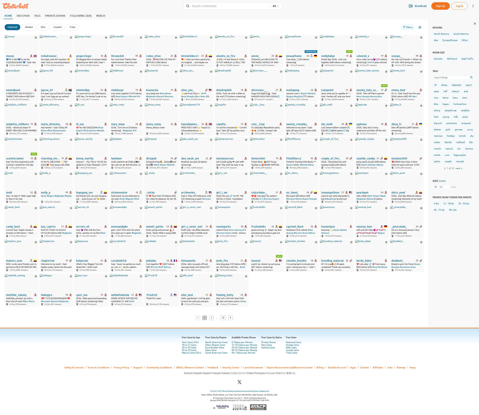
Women (29, 27)
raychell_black (294, 226)
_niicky (150, 192)
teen (464, 97)
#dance (311, 233)
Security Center (231, 367)
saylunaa (361, 124)
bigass (446, 104)
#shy (162, 93)
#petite (343, 230)
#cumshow (405, 267)
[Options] (419, 27)
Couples (57, 27)
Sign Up (440, 5)
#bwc (197, 96)
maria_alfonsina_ (51, 124)
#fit (410, 96)
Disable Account (337, 367)
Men (43, 27)
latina (445, 97)
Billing (320, 367)
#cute (122, 199)
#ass (414, 96)
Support (137, 367)
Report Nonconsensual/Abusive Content (289, 367)
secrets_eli (82, 226)
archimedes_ (188, 192)
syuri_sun (81, 294)
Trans (72, 27)
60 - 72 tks (439, 210)
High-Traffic (467, 58)
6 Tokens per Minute (242, 342)
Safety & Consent (74, 367)
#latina (298, 199)
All (274, 5)
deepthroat (451, 110)
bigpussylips (460, 155)
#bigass (50, 196)
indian (437, 142)
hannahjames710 (191, 124)
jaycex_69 (47, 90)
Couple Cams (292, 350)
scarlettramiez (15, 158)
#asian (336, 230)
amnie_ (255, 55)
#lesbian (312, 93)
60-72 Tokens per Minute (244, 350)
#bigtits (68, 196)
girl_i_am (221, 192)
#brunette (45, 301)
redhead (460, 142)
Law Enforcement (253, 367)
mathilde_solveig (16, 294)
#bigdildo (298, 96)
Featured (12, 27)
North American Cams (216, 342)
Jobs (390, 367)
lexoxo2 (256, 260)
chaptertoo (47, 260)
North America (441, 34)
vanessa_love (364, 226)
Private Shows (268, 342)
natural (449, 148)
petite (437, 161)
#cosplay (395, 267)
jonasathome (294, 55)
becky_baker (364, 260)
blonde (448, 142)
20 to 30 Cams (189, 347)
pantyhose (451, 123)
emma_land (398, 90)
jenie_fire (222, 260)
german (459, 129)
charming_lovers (51, 158)
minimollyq (82, 90)
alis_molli (326, 124)
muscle (437, 148)
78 (223, 317)
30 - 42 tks (463, 203)
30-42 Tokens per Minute (244, 347)
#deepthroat (330, 199)
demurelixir (258, 158)
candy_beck (13, 226)
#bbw (25, 301)
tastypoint (327, 90)
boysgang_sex (84, 192)
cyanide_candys (365, 158)
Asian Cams (210, 350)
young (446, 117)
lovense (469, 148)
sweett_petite (154, 226)
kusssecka (152, 90)
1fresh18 (151, 294)
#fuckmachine (89, 130)
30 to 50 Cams (189, 350)
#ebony (379, 165)
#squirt (124, 96)
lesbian (437, 129)
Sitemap (401, 367)
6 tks (436, 203)
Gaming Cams (268, 347)
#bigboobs (151, 96)
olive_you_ (187, 90)
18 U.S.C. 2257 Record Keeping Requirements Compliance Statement (239, 391)
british (462, 136)
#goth (383, 196)
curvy (470, 129)
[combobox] (227, 6)
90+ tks (453, 210)
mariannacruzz (225, 158)
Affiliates (378, 367)
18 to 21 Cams (189, 345)
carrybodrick (118, 260)
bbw (436, 104)
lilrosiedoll (117, 55)
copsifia (221, 124)
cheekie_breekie (296, 260)
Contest (364, 367)
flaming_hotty (224, 294)
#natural (160, 96)
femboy (451, 136)
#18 (138, 96)
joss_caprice (48, 226)
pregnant (466, 123)
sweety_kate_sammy (368, 90)
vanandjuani (13, 90)
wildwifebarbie (120, 294)
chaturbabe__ (259, 192)
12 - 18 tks (448, 203)
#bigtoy (289, 96)
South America (461, 34)
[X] (239, 383)
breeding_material (332, 260)
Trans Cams (291, 353)
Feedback (213, 367)
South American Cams (216, 353)
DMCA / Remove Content (190, 367)
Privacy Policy (121, 367)
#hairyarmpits (59, 130)
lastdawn (116, 158)
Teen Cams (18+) (190, 342)
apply (453, 187)
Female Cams (292, 345)
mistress (438, 136)
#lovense (169, 96)
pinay (465, 117)
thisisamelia (188, 260)
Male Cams (291, 347)
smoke (437, 155)
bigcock (438, 123)
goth (448, 129)
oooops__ (397, 55)
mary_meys (118, 124)
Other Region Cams (215, 345)
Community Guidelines (159, 367)
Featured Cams (293, 342)
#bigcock (129, 199)
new (436, 97)
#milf (203, 93)
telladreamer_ (49, 55)
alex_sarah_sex (190, 158)
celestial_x (362, 55)
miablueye (117, 90)
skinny (437, 110)
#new (203, 96)
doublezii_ (397, 260)
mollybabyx (328, 55)
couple (448, 161)
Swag (413, 367)
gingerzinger (84, 55)
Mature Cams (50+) (191, 353)
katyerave (82, 260)
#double (100, 130)
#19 (372, 62)
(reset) (442, 181)
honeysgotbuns (330, 192)
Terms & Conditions (99, 367)
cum (447, 155)
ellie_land (187, 294)
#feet (49, 130)
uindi (9, 192)
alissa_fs (396, 124)
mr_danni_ (292, 192)
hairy (455, 97)
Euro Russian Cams (214, 347)
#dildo (156, 165)
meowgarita (223, 226)
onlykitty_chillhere (17, 124)
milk (456, 117)
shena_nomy (153, 124)
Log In (459, 5)
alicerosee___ (259, 90)
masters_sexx (14, 260)
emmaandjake (119, 226)
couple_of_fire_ (330, 158)
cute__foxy (258, 124)
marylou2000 (399, 158)
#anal (118, 96)
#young (373, 96)
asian (436, 91)
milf (445, 91)
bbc (471, 142)
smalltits (465, 110)
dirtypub (151, 158)
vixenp (10, 55)
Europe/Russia (450, 40)
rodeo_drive (153, 55)
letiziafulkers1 (190, 55)
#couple (190, 96)
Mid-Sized (452, 58)
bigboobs (456, 85)
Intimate (438, 58)
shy (472, 136)
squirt (469, 85)
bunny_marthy (84, 158)
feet (436, 117)
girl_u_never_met (191, 226)
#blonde (132, 96)
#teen (370, 196)
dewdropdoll (223, 90)
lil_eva (80, 124)
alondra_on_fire (225, 55)
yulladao (151, 260)
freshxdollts (258, 226)
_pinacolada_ (399, 226)
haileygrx (46, 294)
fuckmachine (459, 104)
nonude (460, 161)
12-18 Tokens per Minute (244, 345)
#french (154, 267)
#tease (168, 93)
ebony (444, 85)
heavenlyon (328, 226)
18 (435, 85)
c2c (459, 148)
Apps (353, 367)
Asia (436, 40)
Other (465, 40)
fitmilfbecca (293, 158)
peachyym (362, 192)
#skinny (167, 267)
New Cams (266, 345)
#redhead (382, 267)
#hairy (44, 130)
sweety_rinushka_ (297, 124)
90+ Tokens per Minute (243, 353)
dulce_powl (398, 192)
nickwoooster (119, 192)
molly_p (45, 192)
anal (466, 91)
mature (455, 91)
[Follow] (36, 37)
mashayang (292, 90)
